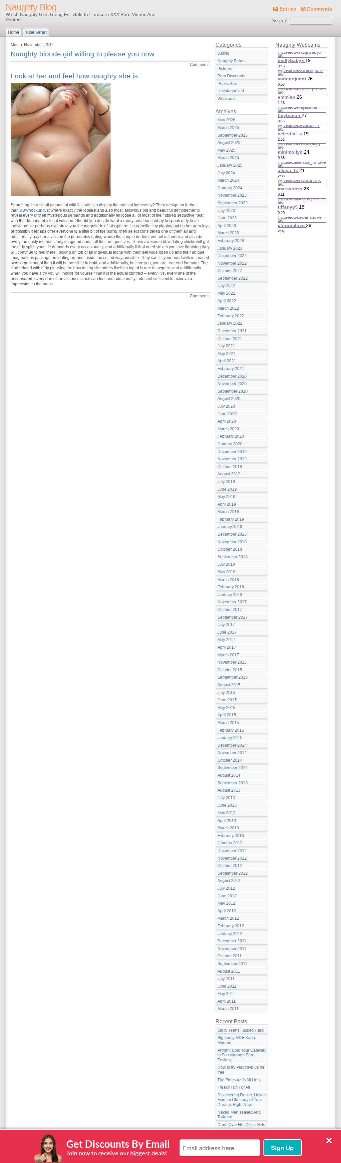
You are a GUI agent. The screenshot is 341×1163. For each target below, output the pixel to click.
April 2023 (226, 225)
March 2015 (228, 722)
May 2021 (226, 353)
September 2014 (232, 767)
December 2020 (232, 376)
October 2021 (229, 338)
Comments (319, 9)
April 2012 (226, 911)
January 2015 (229, 737)
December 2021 (232, 331)
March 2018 (228, 579)
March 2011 (228, 1008)
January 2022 (229, 323)
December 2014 (232, 745)
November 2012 (232, 858)
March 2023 (228, 233)
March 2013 (228, 828)
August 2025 (228, 142)
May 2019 (226, 496)
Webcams (226, 98)
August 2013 (228, 790)
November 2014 (232, 752)
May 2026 (226, 120)
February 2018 (230, 587)
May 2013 (226, 813)
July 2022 (226, 285)
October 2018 (229, 549)
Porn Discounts (231, 76)
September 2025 (232, 135)
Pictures (224, 68)
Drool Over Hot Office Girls (241, 1124)
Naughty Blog (31, 7)
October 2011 (229, 956)
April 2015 (226, 715)
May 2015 (226, 707)
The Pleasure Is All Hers (239, 1080)
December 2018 (232, 534)
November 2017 (232, 602)
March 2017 (228, 655)
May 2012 (226, 903)
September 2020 (232, 391)
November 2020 (232, 383)
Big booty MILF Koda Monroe (236, 1040)
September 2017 (232, 617)
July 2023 (226, 210)
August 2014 (228, 775)
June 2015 (227, 700)
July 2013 (226, 798)
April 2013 (226, 820)
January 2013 (229, 843)
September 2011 (232, 963)
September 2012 (232, 873)
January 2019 (229, 526)
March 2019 (228, 511)
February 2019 (230, 519)
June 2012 (227, 896)
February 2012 (230, 926)
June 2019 (227, 489)
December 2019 (232, 451)
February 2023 (230, 240)
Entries (287, 9)
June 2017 (227, 632)
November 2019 (232, 459)
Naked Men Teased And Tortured (239, 1115)
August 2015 (228, 685)
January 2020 (229, 444)
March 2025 (228, 157)
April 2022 (226, 301)
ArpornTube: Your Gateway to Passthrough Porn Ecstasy (241, 1055)
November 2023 (232, 195)
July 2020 (226, 406)
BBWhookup (31, 210)
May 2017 (226, 639)
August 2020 (228, 398)
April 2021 (226, 361)
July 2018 (226, 564)
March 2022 (228, 308)
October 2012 (229, 865)
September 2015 (232, 677)
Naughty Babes (231, 61)
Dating (223, 53)
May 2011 (226, 993)
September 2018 (232, 557)
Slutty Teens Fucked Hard (240, 1030)
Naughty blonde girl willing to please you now (82, 54)
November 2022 (232, 263)
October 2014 (229, 760)
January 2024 (229, 188)
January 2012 (229, 933)
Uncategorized (230, 91)
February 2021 (230, 368)
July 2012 (226, 888)
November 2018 (232, 542)
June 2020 (227, 414)
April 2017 (226, 647)
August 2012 (228, 880)
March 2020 (228, 429)
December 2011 (231, 941)
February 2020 (230, 436)
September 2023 (232, 203)
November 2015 (232, 662)
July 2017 (226, 624)
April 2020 (226, 421)
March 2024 (228, 180)
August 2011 (228, 971)
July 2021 (226, 346)
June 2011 (226, 986)
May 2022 (226, 293)
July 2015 (226, 692)
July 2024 (226, 173)
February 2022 (230, 316)
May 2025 (226, 150)
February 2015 (230, 730)
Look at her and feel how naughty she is (74, 76)
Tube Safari (36, 32)
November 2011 (231, 948)
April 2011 (226, 1001)
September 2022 (232, 278)
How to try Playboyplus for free (240, 1070)
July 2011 (226, 978)
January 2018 (229, 594)
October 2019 (229, 466)
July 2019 (226, 481)
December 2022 (232, 255)
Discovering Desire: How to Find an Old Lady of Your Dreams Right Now (242, 1100)
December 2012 (232, 850)
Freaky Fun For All (233, 1087)
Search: (280, 20)
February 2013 (230, 835)
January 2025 (229, 165)
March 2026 (228, 127)
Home (13, 32)
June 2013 (227, 805)
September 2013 (232, 783)
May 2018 (226, 572)
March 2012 (228, 918)
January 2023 (229, 248)
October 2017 (229, 609)
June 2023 (227, 218)
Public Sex (227, 83)
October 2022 (229, 270)
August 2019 (228, 474)
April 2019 (226, 504)
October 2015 (229, 670)
